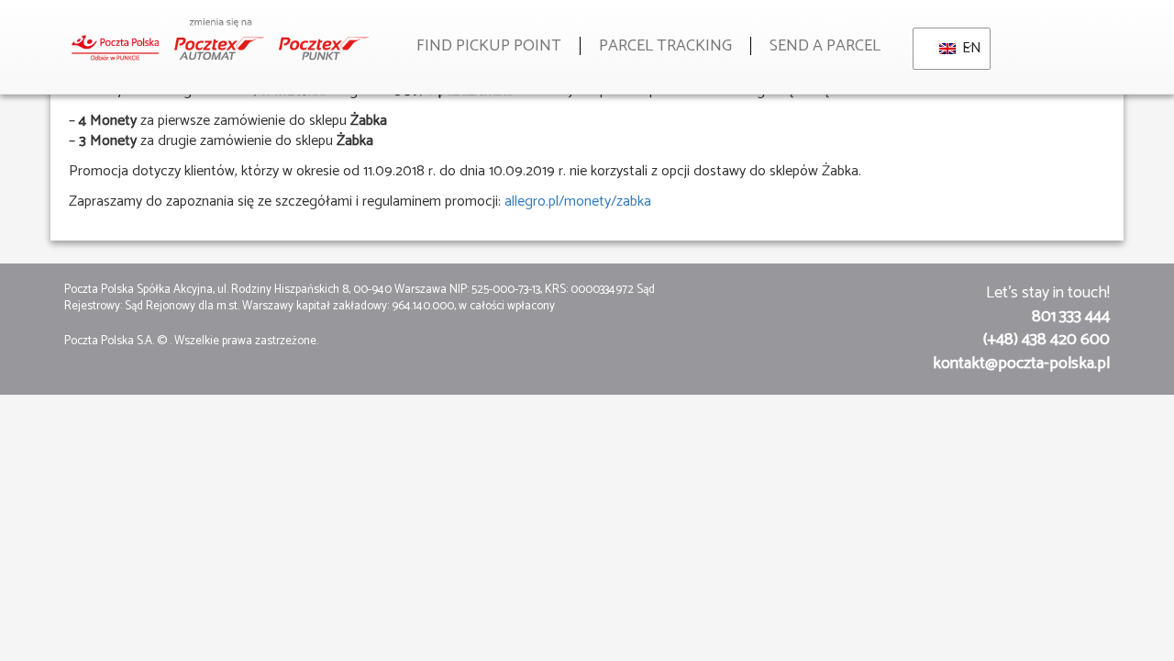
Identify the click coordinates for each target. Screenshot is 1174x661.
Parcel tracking (665, 46)
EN (964, 48)
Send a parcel (825, 46)
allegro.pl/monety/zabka (577, 201)
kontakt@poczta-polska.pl (1021, 363)
